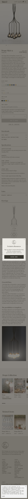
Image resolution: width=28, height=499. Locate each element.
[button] (25, 486)
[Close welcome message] (24, 239)
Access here (14, 257)
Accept (3, 496)
